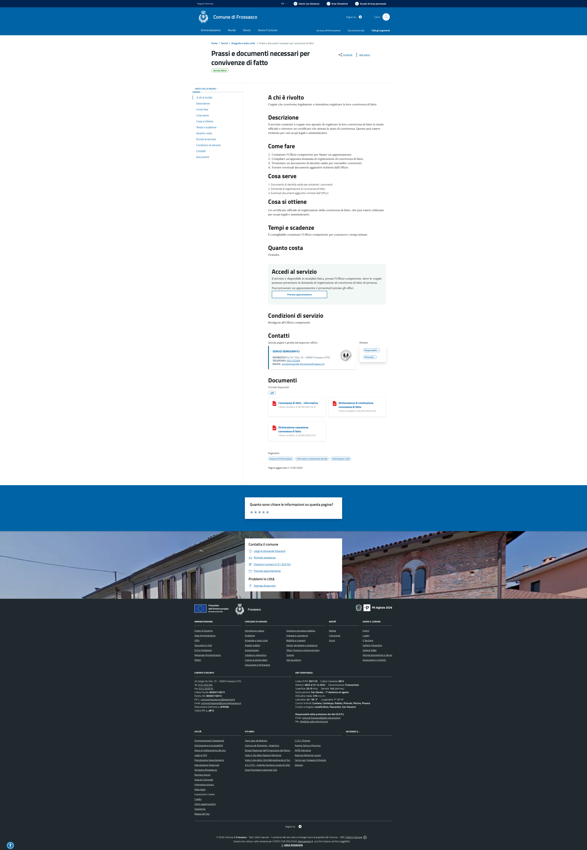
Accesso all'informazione (328, 30)
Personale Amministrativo (207, 655)
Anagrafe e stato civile (243, 43)
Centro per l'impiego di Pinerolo (310, 760)
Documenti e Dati (203, 645)
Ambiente (250, 635)
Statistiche (199, 809)
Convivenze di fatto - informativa (298, 403)
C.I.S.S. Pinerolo (302, 740)
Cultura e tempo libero (256, 660)
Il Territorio (368, 640)
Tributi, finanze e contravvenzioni (302, 650)
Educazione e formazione (257, 665)
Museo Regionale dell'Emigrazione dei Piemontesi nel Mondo (275, 750)
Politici (197, 660)
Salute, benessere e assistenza (301, 645)
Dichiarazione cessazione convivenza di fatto (293, 429)
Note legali (199, 789)
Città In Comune (354, 837)
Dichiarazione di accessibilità (208, 745)
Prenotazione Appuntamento (209, 760)
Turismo (290, 655)
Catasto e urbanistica (255, 655)
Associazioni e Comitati (374, 660)
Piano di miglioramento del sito (210, 750)
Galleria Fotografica (372, 645)
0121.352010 (206, 688)
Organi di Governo (203, 630)
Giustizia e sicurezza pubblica (300, 630)
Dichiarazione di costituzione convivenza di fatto (356, 405)
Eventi (366, 630)
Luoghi (366, 635)
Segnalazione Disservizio (206, 765)
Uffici (196, 640)
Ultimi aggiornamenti (205, 804)
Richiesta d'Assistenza (205, 770)
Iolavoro (299, 765)
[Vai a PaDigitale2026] (374, 607)
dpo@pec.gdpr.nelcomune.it (314, 721)
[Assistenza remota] (365, 837)
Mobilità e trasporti (295, 640)
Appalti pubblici (252, 645)
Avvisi (332, 640)
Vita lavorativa (293, 660)
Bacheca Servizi (202, 775)
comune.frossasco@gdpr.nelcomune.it (321, 718)
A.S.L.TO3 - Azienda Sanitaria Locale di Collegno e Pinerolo (274, 765)
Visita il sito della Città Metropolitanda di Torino (268, 760)
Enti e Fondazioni (203, 650)
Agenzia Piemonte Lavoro (308, 755)
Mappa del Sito (202, 814)
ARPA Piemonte (303, 750)
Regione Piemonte (205, 3)
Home (214, 43)
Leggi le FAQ (200, 755)
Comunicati (334, 635)
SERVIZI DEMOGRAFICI (286, 351)
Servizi (224, 43)
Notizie (332, 630)
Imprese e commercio (297, 635)
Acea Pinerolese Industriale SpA (261, 770)
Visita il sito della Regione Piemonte (263, 755)
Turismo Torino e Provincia (308, 745)
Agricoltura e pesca (254, 630)
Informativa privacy (204, 784)
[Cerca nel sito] (386, 17)
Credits (197, 799)
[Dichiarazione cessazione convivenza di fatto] (274, 427)
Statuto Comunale (203, 779)
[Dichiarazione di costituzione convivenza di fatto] (334, 403)
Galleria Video (369, 650)
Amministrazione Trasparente (209, 740)
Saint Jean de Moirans (256, 740)
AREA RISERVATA (293, 845)
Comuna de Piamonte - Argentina (262, 745)
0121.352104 (293, 360)
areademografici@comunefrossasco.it (303, 363)
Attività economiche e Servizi (377, 655)
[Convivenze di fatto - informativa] (274, 403)
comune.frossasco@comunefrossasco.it (221, 703)
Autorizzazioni (252, 650)
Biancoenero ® (305, 841)
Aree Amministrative (204, 635)
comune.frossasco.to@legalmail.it (218, 699)
